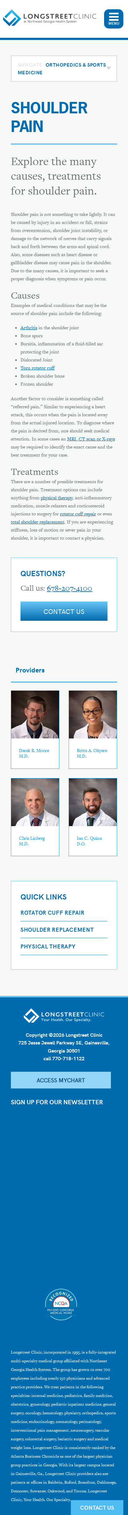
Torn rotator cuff (38, 368)
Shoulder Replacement (57, 929)
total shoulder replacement (37, 522)
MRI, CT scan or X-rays (91, 439)
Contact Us (64, 611)
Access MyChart (61, 1080)
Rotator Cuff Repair (53, 912)
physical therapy (56, 497)
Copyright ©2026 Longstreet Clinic (64, 1034)
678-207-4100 (69, 588)
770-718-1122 (68, 1058)
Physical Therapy (48, 946)
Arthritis (29, 327)
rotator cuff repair (78, 513)
